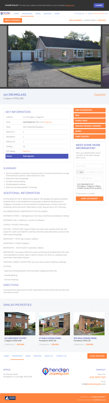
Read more (70, 5)
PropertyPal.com (100, 400)
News (37, 14)
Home (16, 14)
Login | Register (97, 356)
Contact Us (61, 356)
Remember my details (86, 194)
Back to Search (12, 20)
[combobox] (80, 172)
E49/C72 (26, 151)
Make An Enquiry (89, 199)
